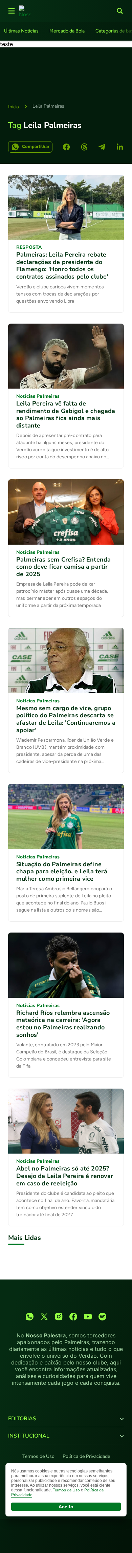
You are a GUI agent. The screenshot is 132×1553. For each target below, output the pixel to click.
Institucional (28, 1436)
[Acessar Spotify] (102, 1316)
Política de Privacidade (86, 1456)
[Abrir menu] (11, 11)
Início (13, 107)
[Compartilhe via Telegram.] (102, 147)
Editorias (22, 1418)
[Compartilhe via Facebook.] (66, 147)
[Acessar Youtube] (87, 1316)
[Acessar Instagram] (58, 1316)
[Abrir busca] (120, 11)
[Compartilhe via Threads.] (84, 147)
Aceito (66, 1506)
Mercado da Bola (67, 31)
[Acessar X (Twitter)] (44, 1316)
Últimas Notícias (21, 31)
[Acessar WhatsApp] (29, 1316)
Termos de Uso (38, 1456)
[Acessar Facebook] (73, 1316)
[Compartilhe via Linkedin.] (120, 147)
